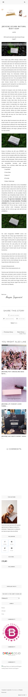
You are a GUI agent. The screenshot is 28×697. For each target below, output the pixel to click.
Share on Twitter (10, 318)
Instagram (11, 544)
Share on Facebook (14, 315)
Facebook (4, 544)
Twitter (4, 550)
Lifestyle (4, 611)
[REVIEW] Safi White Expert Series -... (14, 437)
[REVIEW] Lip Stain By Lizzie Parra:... (12, 405)
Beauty (15, 323)
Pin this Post (22, 318)
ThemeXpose (15, 690)
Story (3, 614)
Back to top (21, 695)
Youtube (11, 550)
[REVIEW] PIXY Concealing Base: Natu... (13, 372)
